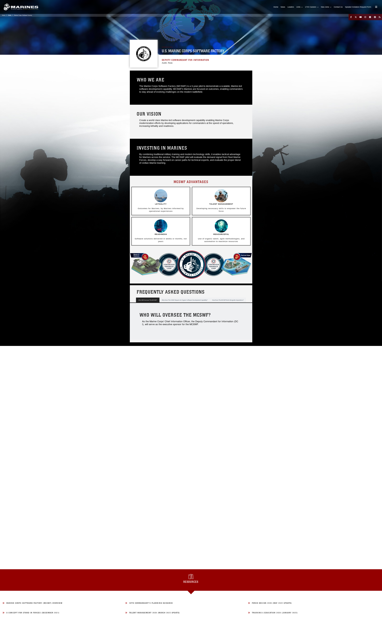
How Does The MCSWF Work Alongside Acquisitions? (228, 300)
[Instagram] (365, 17)
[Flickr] (370, 17)
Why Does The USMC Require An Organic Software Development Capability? (185, 300)
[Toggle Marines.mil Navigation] (376, 7)
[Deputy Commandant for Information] (20, 6)
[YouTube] (360, 17)
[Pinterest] (374, 17)
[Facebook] (351, 17)
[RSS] (379, 17)
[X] (355, 17)
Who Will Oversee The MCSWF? (147, 300)
